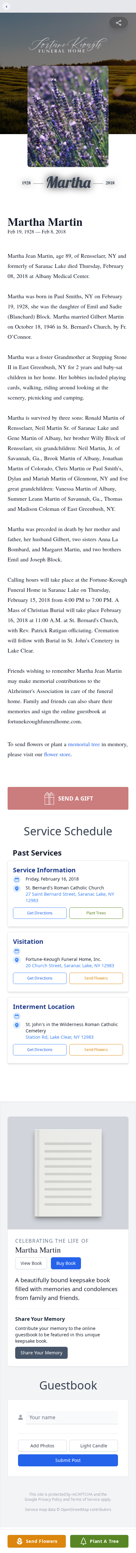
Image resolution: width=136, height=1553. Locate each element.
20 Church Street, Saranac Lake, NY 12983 (70, 965)
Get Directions (40, 913)
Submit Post (68, 1460)
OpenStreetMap (75, 1509)
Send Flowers (96, 978)
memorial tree (84, 744)
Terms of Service (85, 1499)
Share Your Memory (41, 1353)
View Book (31, 1263)
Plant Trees (96, 913)
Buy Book (66, 1263)
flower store (57, 754)
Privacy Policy (50, 1499)
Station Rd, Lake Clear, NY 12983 (60, 1037)
